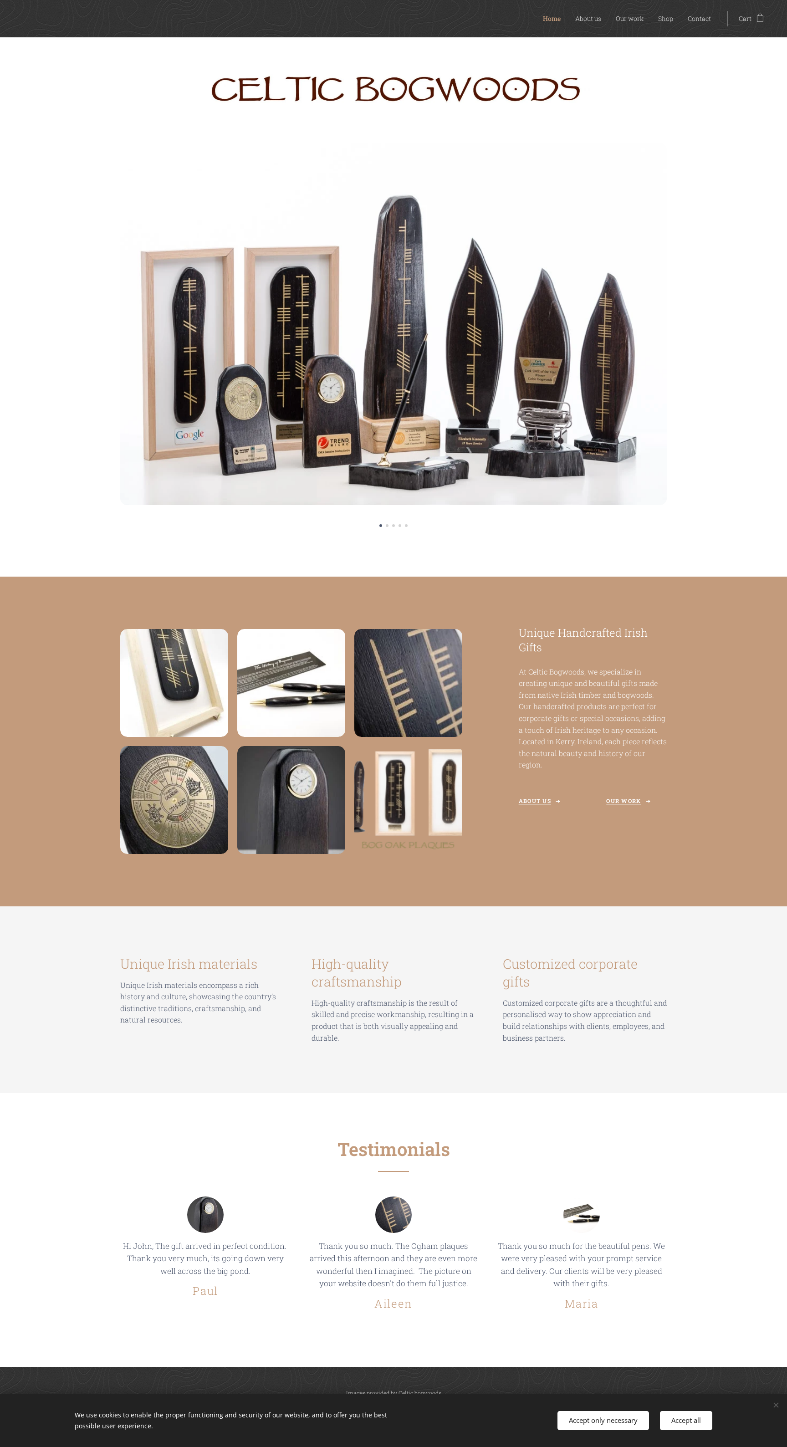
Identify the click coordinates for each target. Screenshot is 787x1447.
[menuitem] (554, 18)
